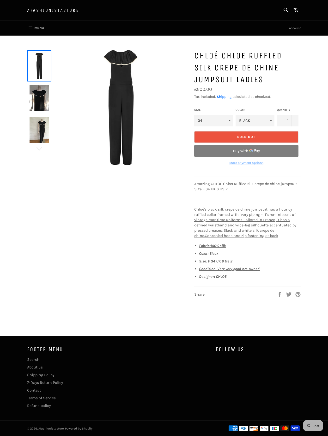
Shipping (224, 96)
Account (295, 28)
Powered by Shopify (78, 428)
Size (197, 110)
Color (240, 110)
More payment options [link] (246, 163)
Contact (34, 390)
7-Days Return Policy (45, 382)
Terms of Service (41, 398)
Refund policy (39, 405)
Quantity (283, 110)
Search (33, 359)
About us (35, 367)
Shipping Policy (40, 375)
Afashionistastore (53, 10)
